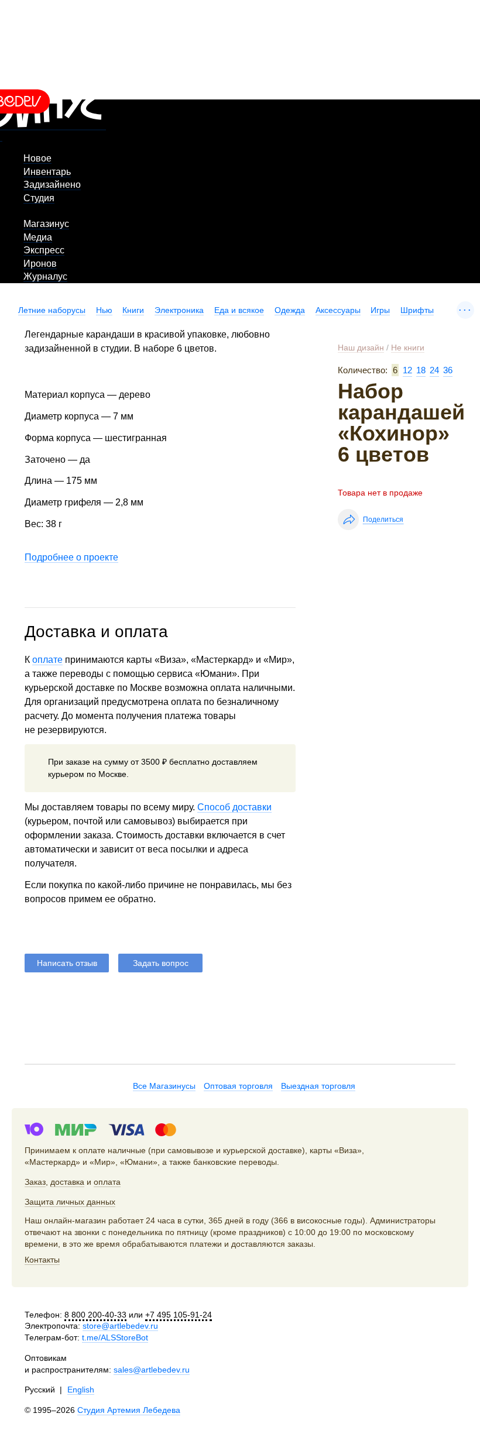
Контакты (42, 1259)
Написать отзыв (67, 963)
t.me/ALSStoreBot (115, 1337)
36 (447, 370)
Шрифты (417, 310)
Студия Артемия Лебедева (128, 1410)
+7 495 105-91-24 (178, 1314)
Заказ (35, 1182)
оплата (107, 1182)
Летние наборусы (51, 310)
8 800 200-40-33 (95, 1314)
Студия (38, 198)
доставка (67, 1182)
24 (434, 370)
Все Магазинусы (164, 1086)
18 (421, 370)
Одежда (290, 310)
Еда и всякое (239, 310)
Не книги (407, 347)
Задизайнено (52, 185)
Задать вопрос (160, 963)
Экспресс (43, 250)
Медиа (37, 237)
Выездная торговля (318, 1086)
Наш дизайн (361, 347)
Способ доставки (234, 807)
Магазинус (46, 224)
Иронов (40, 264)
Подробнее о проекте (71, 557)
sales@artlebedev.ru (152, 1369)
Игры (380, 310)
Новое (37, 158)
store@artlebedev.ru (120, 1325)
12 (407, 370)
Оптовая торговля (238, 1086)
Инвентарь (47, 172)
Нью (104, 310)
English (80, 1389)
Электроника (179, 310)
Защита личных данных (70, 1201)
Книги (133, 310)
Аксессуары (338, 310)
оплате (47, 660)
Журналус (45, 276)
